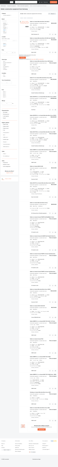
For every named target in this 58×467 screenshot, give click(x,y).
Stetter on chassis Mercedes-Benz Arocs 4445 (40, 407)
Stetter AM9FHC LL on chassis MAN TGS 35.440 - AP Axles (42, 321)
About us (3, 443)
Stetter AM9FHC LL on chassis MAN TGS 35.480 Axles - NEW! (43, 374)
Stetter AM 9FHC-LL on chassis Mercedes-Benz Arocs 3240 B (43, 96)
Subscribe (22, 57)
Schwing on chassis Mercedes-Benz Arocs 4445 (40, 392)
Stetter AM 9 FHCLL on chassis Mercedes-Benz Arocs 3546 (42, 131)
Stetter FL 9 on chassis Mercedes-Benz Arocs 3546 (41, 77)
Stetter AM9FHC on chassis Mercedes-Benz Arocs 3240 (42, 149)
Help (2, 445)
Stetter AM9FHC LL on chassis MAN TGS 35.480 (40, 356)
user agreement (41, 59)
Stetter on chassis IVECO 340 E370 (37, 305)
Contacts (3, 447)
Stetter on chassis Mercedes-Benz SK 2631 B (39, 21)
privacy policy (33, 59)
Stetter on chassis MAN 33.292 (36, 166)
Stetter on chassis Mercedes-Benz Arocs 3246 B (40, 289)
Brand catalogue (18, 451)
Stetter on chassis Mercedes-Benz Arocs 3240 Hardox (41, 61)
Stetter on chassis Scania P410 (36, 338)
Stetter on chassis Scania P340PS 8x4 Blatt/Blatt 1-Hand (42, 217)
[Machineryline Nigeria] (5, 2)
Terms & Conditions (18, 443)
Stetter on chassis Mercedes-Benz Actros (39, 202)
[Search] (16, 2)
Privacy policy (17, 445)
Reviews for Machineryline (19, 449)
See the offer (41, 429)
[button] (53, 34)
